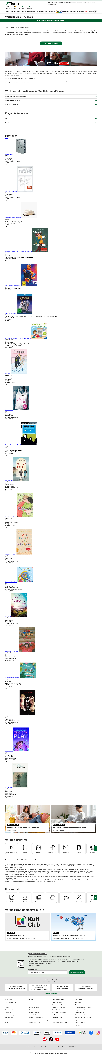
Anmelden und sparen (76, 972)
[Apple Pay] (47, 1033)
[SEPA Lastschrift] (24, 1033)
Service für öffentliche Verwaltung (38, 1020)
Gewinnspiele (38, 898)
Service (31, 999)
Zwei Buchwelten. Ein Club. (27, 927)
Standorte (8, 1012)
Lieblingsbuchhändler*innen (83, 1007)
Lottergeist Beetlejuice (11, 313)
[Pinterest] (45, 1039)
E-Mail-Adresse (32, 969)
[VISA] (5, 1033)
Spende (25, 898)
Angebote (92, 898)
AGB (6, 1022)
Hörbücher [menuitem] (52, 11)
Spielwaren (65, 848)
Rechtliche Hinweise (34, 965)
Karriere (7, 1005)
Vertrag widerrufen (51, 993)
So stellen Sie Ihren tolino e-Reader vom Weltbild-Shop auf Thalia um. (50, 82)
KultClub (77, 1025)
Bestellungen (9, 123)
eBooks (79, 848)
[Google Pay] (37, 1033)
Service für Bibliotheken (35, 1015)
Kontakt (31, 1005)
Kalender (38, 848)
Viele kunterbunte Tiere (11, 582)
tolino (6, 119)
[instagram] (98, 1033)
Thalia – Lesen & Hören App (83, 1005)
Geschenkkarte (79, 1012)
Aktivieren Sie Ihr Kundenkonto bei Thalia (73, 819)
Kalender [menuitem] (81, 11)
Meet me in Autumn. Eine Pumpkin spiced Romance (18, 251)
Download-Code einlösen (59, 1012)
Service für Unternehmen (36, 1017)
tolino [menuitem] (46, 11)
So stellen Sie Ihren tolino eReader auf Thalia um (51, 20)
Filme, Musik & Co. (11, 848)
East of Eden (8, 787)
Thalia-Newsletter (63, 876)
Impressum (8, 1020)
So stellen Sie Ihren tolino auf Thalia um (27, 819)
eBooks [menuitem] (41, 11)
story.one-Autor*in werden (82, 1010)
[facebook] (91, 1033)
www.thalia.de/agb (31, 881)
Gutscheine (8, 127)
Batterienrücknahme (34, 1007)
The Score (8, 373)
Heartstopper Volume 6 (11, 516)
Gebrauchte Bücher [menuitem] (32, 11)
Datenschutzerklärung (58, 1020)
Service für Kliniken (34, 1022)
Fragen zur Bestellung (58, 1002)
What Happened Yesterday (12, 651)
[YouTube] (57, 1039)
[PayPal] (57, 1033)
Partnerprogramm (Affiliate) (83, 1017)
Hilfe (30, 1002)
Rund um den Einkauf (58, 999)
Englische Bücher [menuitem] (16, 11)
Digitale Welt (79, 1020)
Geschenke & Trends (52, 848)
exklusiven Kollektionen (76, 871)
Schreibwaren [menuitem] (74, 11)
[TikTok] (51, 1039)
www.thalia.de (62, 864)
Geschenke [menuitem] (92, 11)
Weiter (95, 11)
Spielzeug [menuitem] (66, 11)
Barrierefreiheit (9, 1017)
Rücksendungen (33, 1010)
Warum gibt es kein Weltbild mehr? (15, 96)
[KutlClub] (82, 1033)
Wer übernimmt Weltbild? (12, 100)
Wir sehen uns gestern (10, 554)
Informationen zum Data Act (60, 1022)
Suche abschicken (52, 4)
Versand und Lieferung (58, 1007)
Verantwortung (9, 1015)
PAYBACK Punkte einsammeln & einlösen (73, 927)
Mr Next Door (9, 410)
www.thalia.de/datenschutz (47, 881)
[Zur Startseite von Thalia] (13, 3)
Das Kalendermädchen (11, 191)
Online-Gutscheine (57, 1010)
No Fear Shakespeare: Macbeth (13, 444)
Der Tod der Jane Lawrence (12, 715)
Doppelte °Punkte (11, 898)
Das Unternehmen (10, 1002)
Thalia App (78, 1002)
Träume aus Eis (9, 480)
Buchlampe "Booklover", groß (13, 217)
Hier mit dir (8, 616)
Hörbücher (92, 848)
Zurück (6, 848)
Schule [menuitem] (24, 11)
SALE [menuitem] (86, 11)
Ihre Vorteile (78, 999)
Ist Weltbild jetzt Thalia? (12, 105)
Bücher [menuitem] (8, 11)
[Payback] (70, 1033)
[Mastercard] (14, 1033)
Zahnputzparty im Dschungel (12, 677)
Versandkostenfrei (65, 898)
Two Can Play (9, 751)
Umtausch (79, 898)
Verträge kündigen (57, 1017)
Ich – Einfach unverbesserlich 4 (13, 285)
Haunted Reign (9, 154)
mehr (6, 138)
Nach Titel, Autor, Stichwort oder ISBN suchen (60, 2)
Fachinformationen (10, 1010)
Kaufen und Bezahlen (58, 1005)
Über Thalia (8, 999)
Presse (7, 1007)
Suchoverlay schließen (77, 2)
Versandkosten (63, 1053)
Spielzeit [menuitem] (59, 11)
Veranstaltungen (80, 1022)
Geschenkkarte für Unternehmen (84, 1015)
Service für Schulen (34, 1012)
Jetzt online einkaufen (51, 43)
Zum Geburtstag (52, 898)
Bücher (25, 848)
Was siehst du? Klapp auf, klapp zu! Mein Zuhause (18, 338)
